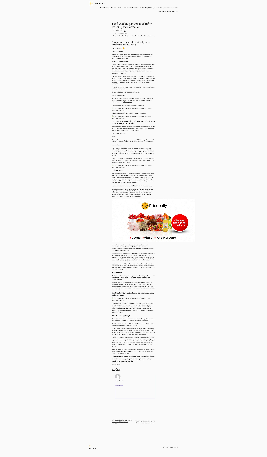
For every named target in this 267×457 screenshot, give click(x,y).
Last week (115, 264)
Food (123, 35)
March (115, 253)
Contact (120, 7)
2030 (127, 192)
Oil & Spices (138, 35)
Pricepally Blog (99, 3)
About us (113, 7)
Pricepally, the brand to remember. (168, 11)
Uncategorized (151, 35)
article (113, 66)
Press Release (144, 35)
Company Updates (117, 35)
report (137, 330)
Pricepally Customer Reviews (132, 7)
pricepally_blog (119, 381)
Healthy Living (128, 35)
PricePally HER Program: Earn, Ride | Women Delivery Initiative (160, 7)
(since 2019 (129, 282)
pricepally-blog (123, 33)
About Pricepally (105, 7)
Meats (133, 35)
